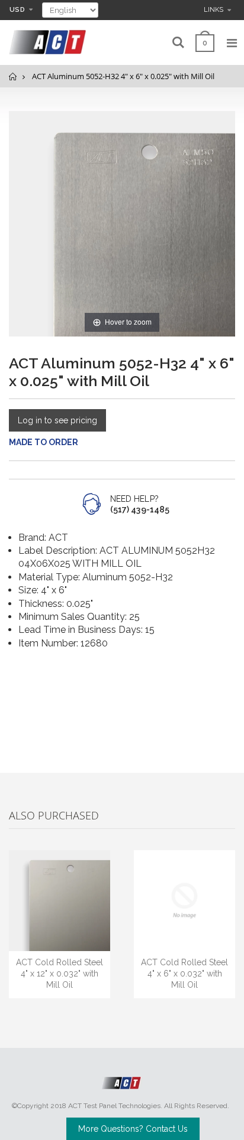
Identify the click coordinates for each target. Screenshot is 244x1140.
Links (213, 10)
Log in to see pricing (57, 420)
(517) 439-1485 (139, 509)
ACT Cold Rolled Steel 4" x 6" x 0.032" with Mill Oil (184, 973)
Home (13, 76)
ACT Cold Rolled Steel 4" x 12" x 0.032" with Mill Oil (59, 973)
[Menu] (232, 43)
